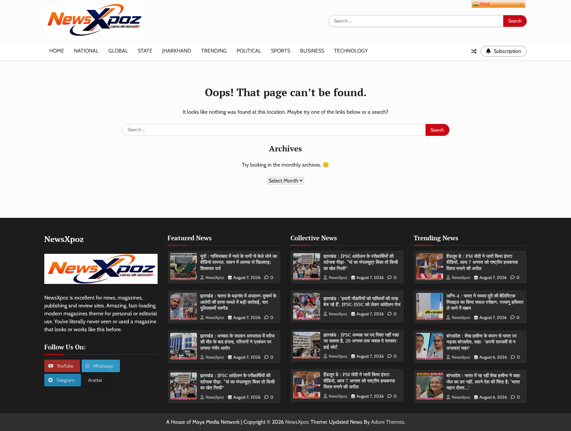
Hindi (484, 3)
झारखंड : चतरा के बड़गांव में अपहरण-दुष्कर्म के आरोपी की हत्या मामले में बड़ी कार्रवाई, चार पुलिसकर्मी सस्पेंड (238, 302)
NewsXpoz (215, 277)
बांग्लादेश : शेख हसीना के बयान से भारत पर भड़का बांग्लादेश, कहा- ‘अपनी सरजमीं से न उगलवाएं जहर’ (481, 342)
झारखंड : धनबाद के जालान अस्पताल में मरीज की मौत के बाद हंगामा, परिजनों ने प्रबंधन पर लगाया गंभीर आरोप (237, 342)
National (86, 51)
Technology (351, 51)
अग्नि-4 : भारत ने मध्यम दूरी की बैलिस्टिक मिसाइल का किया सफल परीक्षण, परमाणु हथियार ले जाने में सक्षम (484, 302)
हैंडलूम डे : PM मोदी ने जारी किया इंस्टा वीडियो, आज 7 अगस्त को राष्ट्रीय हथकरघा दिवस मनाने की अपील (359, 380)
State (145, 51)
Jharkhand (176, 51)
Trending (214, 51)
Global (118, 51)
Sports (280, 51)
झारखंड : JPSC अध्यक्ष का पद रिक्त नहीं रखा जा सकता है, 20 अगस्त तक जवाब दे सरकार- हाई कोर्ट (361, 341)
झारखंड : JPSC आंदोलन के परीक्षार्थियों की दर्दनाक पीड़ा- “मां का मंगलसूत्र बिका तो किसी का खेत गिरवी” (237, 381)
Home (56, 51)
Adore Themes (387, 422)
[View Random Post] (474, 51)
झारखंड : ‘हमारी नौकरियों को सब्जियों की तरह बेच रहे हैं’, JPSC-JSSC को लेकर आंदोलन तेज (362, 301)
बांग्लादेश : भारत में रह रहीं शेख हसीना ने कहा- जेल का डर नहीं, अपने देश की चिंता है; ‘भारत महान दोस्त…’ (484, 381)
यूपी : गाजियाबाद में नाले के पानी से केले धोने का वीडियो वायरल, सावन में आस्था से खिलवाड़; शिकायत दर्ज (238, 262)
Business (312, 51)
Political (249, 51)
